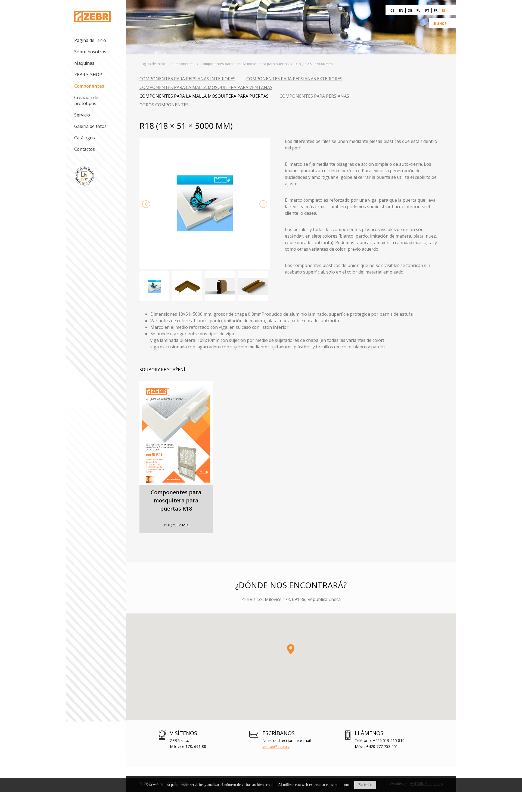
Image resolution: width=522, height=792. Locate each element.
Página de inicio (90, 40)
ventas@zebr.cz (276, 746)
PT (427, 10)
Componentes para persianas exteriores (294, 79)
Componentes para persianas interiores (187, 79)
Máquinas (84, 63)
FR (435, 10)
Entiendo (365, 785)
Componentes (89, 86)
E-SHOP (440, 23)
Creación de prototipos (86, 100)
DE (410, 10)
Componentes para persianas (314, 96)
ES (444, 10)
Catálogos (84, 138)
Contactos (84, 149)
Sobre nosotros (90, 52)
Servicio (82, 115)
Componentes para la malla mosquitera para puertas (204, 96)
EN (401, 10)
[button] (290, 649)
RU (419, 10)
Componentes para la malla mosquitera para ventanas (205, 87)
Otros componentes (164, 105)
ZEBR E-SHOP (88, 75)
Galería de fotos (90, 126)
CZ (392, 10)
